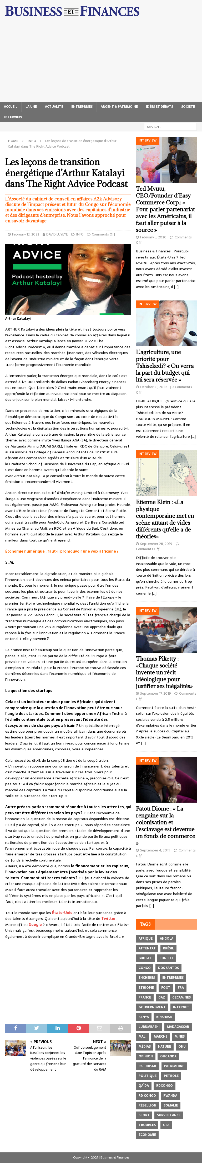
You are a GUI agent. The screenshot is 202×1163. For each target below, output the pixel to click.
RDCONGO (164, 1085)
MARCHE (160, 1036)
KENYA (144, 1017)
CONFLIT (166, 958)
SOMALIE (171, 1105)
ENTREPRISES (82, 106)
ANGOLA (166, 938)
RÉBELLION (147, 1105)
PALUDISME (148, 1066)
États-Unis (62, 913)
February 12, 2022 (25, 234)
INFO (80, 234)
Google (35, 924)
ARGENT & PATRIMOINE (119, 106)
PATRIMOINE (174, 1066)
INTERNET (181, 1007)
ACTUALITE (54, 106)
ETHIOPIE (146, 987)
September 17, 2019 (155, 693)
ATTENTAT (147, 948)
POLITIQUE (147, 1076)
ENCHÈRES (147, 977)
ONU (182, 1046)
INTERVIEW (13, 117)
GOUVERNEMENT (152, 1007)
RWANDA (170, 1095)
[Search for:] (170, 126)
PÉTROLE (171, 1076)
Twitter (108, 918)
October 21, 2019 (153, 387)
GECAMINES (181, 997)
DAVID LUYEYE (57, 234)
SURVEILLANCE (168, 1115)
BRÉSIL (168, 948)
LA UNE (31, 106)
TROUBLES (147, 1125)
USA (166, 1125)
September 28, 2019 (156, 544)
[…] (176, 287)
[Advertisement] (101, 62)
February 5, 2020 (153, 237)
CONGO (145, 968)
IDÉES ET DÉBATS (159, 106)
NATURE (164, 1046)
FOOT (165, 987)
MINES (180, 1036)
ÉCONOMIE (147, 1134)
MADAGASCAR (178, 1026)
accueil (10, 106)
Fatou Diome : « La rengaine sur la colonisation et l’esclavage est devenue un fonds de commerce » (165, 825)
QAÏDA (144, 1085)
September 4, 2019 (155, 850)
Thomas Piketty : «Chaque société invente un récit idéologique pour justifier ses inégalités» (164, 672)
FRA (181, 987)
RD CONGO (147, 1095)
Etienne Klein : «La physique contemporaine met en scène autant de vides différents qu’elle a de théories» (165, 519)
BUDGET (145, 958)
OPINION (146, 1056)
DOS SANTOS (168, 968)
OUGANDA (168, 1056)
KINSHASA (164, 1017)
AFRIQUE (146, 938)
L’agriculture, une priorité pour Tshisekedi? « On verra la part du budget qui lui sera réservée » (165, 366)
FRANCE (145, 997)
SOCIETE (188, 106)
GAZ (161, 997)
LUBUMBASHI (149, 1026)
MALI (143, 1036)
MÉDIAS (145, 1046)
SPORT (144, 1115)
